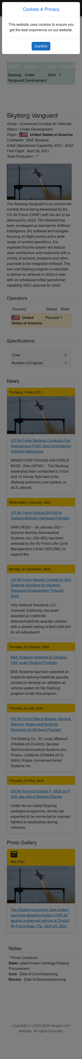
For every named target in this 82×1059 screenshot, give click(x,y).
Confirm (41, 46)
